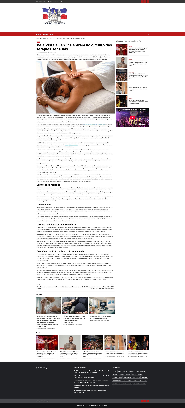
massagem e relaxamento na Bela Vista (94, 124)
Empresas (128, 374)
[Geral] (148, 1)
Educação (122, 374)
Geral (60, 1)
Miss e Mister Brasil (117, 380)
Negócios (115, 383)
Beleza (119, 371)
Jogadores (144, 377)
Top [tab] (139, 41)
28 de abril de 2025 (52, 52)
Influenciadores (127, 377)
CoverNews (97, 405)
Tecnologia (136, 383)
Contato (56, 1)
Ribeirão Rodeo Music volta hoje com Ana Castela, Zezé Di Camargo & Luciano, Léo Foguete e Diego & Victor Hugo (91, 371)
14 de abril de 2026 (51, 328)
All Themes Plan (41, 367)
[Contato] (145, 1)
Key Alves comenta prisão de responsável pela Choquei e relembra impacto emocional (138, 101)
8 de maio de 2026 (51, 358)
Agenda (114, 371)
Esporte (134, 374)
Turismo (143, 383)
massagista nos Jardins (71, 145)
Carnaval (131, 371)
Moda (124, 380)
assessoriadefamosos (42, 52)
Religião (125, 383)
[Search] (148, 34)
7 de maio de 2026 (120, 356)
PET (120, 383)
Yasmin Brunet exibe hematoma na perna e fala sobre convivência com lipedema (138, 89)
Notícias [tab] (120, 41)
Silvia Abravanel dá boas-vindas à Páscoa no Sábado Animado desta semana (56, 286)
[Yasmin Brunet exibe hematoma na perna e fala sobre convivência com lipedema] (121, 88)
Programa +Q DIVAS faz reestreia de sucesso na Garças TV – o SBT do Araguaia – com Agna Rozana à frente (95, 286)
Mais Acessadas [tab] (130, 41)
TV (113, 386)
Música (132, 72)
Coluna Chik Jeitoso (140, 371)
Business (125, 371)
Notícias (50, 1)
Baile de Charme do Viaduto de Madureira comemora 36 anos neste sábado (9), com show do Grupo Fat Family (91, 381)
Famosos (130, 59)
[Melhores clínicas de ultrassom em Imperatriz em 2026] (102, 305)
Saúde (38, 42)
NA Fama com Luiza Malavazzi (139, 380)
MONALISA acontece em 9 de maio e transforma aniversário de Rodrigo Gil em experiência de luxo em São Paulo (92, 376)
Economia (115, 374)
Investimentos (136, 377)
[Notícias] (142, 1)
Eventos (130, 46)
